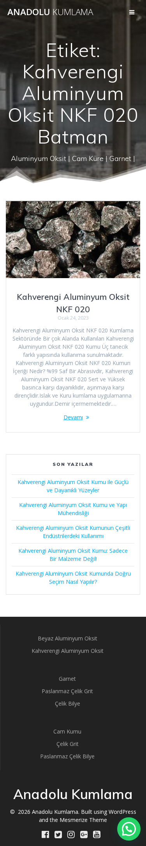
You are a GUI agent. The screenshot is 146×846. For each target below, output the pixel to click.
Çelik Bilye (67, 703)
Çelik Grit (67, 743)
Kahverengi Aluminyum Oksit (68, 650)
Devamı (73, 417)
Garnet (67, 678)
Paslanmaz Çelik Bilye (67, 756)
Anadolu (50, 12)
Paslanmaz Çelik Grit (67, 691)
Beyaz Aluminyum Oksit (67, 638)
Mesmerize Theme (83, 820)
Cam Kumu (67, 731)
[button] (129, 829)
